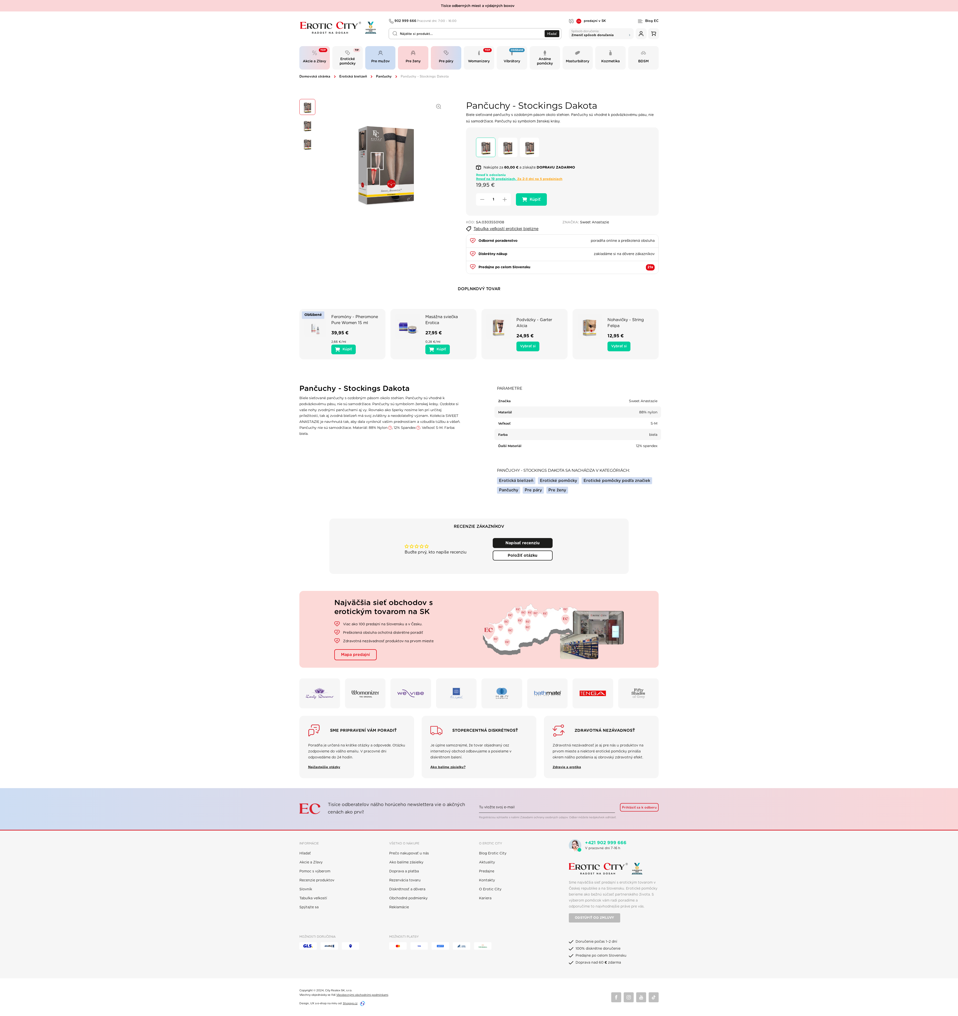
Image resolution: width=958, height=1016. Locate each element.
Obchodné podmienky (408, 898)
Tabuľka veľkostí (313, 898)
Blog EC (652, 21)
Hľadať (552, 34)
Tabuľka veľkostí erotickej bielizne (506, 229)
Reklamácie (399, 907)
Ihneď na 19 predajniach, (519, 179)
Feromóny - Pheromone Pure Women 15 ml (354, 320)
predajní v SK (591, 21)
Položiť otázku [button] (522, 555)
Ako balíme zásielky (406, 862)
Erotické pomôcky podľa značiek (617, 481)
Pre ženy (557, 490)
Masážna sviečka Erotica (441, 320)
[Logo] (340, 28)
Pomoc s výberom (314, 871)
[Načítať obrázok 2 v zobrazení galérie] (307, 125)
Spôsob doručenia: (592, 33)
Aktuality (487, 862)
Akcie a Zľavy (311, 862)
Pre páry (533, 490)
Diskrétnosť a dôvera (407, 889)
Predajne (486, 871)
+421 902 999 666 (605, 843)
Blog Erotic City (492, 853)
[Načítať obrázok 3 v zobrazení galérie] (307, 144)
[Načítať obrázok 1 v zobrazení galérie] (307, 107)
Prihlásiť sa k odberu (639, 807)
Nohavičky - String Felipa (625, 323)
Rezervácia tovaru (405, 880)
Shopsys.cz (350, 1003)
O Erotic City (490, 889)
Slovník (305, 889)
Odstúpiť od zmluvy (594, 918)
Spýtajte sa (309, 907)
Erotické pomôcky (558, 481)
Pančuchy (384, 76)
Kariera (485, 898)
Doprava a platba (404, 871)
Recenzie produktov (316, 880)
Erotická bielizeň (353, 76)
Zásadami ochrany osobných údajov (544, 817)
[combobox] (475, 33)
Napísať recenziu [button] (522, 543)
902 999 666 (425, 21)
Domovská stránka (314, 76)
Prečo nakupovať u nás (409, 853)
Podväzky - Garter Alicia (534, 323)
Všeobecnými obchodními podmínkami (362, 995)
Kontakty (487, 880)
